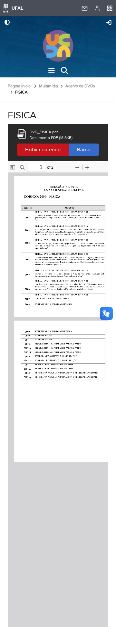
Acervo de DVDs (80, 86)
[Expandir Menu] (51, 71)
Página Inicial (20, 86)
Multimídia (48, 86)
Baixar (84, 149)
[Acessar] (108, 23)
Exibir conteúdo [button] (43, 149)
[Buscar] (64, 71)
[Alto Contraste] (7, 23)
